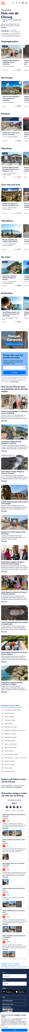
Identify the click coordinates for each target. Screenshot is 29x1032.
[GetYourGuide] (3, 3)
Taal (4, 972)
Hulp (3, 997)
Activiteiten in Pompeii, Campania (10, 965)
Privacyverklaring (15, 381)
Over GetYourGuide (7, 1000)
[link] (11, 58)
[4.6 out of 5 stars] (14, 807)
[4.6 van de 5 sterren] (5, 31)
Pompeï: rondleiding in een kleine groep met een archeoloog (13, 936)
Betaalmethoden (6, 1007)
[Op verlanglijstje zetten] (20, 46)
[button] (11, 58)
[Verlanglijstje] (16, 3)
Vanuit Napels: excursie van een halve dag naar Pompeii (13, 864)
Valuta (4, 980)
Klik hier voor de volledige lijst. (14, 787)
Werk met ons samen (7, 1004)
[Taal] (23, 3)
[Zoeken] (13, 3)
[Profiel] (26, 3)
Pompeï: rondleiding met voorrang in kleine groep (13, 840)
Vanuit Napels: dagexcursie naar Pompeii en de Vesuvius (13, 815)
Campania (16, 963)
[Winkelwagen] (19, 3)
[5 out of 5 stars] (14, 818)
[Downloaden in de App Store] (20, 992)
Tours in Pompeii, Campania (8, 967)
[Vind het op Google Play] (8, 992)
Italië (10, 963)
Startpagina (4, 963)
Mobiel (4, 988)
